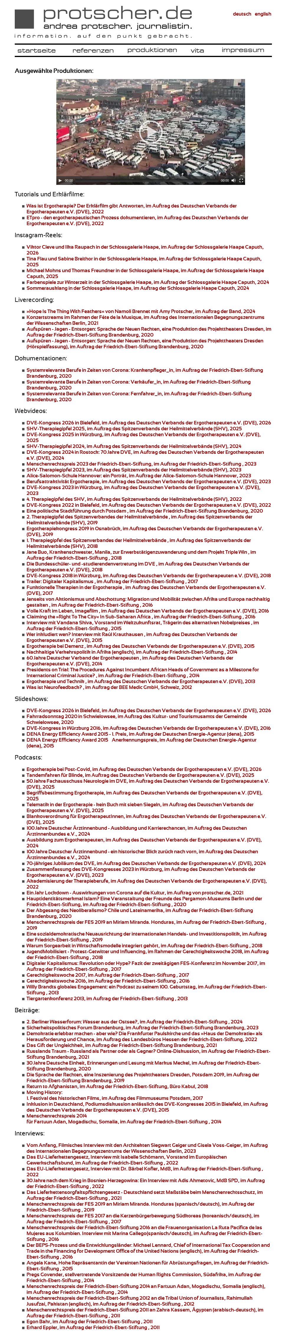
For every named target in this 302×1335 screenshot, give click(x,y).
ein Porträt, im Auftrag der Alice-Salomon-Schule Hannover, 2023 (139, 476)
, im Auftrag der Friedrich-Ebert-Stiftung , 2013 (107, 998)
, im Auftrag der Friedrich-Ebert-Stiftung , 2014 (143, 672)
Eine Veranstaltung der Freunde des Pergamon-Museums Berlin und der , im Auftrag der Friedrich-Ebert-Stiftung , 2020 (144, 901)
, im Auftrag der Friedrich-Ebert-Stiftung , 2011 (89, 1321)
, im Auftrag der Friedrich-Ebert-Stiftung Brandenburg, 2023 (142, 1027)
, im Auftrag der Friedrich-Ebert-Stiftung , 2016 (141, 617)
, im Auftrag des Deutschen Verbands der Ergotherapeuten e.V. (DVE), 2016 (149, 728)
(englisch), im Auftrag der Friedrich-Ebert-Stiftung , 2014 (132, 652)
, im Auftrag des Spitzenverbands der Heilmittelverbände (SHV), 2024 (134, 446)
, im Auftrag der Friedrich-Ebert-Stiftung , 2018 (144, 945)
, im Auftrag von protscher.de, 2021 (135, 893)
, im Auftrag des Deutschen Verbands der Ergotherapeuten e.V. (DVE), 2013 (141, 681)
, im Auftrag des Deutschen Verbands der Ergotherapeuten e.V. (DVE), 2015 (141, 646)
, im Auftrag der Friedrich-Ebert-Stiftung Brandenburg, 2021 (122, 1045)
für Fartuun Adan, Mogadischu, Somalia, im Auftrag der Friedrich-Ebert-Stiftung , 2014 (124, 1119)
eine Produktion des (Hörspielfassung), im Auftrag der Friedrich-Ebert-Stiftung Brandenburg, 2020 (145, 343)
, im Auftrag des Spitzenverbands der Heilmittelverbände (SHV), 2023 (134, 470)
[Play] (60, 180)
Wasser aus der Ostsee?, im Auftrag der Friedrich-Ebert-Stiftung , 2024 (134, 1022)
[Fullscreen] (241, 180)
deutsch (242, 14)
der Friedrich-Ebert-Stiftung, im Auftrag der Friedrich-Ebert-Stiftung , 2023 (141, 464)
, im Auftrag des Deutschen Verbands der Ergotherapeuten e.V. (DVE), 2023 (149, 481)
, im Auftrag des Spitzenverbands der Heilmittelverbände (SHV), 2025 (134, 428)
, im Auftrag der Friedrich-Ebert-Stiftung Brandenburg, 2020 (145, 511)
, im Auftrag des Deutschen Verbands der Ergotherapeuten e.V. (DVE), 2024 (146, 863)
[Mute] (233, 180)
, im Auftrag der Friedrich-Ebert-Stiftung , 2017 (112, 581)
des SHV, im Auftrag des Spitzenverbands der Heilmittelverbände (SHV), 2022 (134, 499)
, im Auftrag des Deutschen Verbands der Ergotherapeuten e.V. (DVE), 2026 (149, 423)
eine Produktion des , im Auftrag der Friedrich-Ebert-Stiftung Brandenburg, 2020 (149, 332)
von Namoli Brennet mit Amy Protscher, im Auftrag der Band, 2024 (141, 311)
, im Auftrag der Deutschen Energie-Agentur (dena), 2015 (140, 734)
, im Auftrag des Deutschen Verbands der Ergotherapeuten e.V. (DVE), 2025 (140, 775)
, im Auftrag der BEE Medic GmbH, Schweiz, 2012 (109, 687)
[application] (150, 132)
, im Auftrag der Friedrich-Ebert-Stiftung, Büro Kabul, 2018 (117, 1086)
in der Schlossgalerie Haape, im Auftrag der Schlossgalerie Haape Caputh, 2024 (148, 282)
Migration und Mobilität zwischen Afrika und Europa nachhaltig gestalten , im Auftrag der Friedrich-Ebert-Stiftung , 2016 (148, 602)
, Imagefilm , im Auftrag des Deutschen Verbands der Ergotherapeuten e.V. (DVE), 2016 (148, 611)
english (263, 14)
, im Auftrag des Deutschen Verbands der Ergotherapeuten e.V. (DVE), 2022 (149, 505)
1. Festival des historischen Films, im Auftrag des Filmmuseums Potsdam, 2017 (115, 1095)
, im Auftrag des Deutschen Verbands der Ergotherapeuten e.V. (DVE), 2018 (149, 575)
